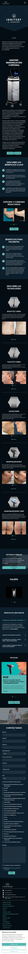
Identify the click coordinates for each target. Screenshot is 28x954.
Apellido (4, 738)
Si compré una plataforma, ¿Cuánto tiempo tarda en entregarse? (11, 640)
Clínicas (5, 677)
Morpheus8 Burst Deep (14, 511)
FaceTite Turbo (14, 362)
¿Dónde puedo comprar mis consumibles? (13, 620)
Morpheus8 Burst (14, 462)
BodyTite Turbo (14, 311)
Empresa (4, 744)
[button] (10, 224)
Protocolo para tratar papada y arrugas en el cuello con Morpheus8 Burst (13, 681)
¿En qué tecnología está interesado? (11, 781)
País (3, 775)
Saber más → (14, 339)
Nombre (4, 732)
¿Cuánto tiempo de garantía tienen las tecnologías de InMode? (12, 646)
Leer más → (6, 691)
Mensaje (4, 845)
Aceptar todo (14, 944)
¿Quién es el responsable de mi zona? (11, 635)
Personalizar (14, 948)
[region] (14, 942)
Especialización (6, 750)
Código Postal (6, 769)
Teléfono (4, 763)
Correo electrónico (7, 757)
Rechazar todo (14, 951)
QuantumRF (14, 411)
